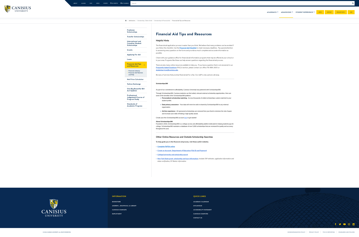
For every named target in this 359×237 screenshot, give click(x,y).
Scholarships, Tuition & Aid (144, 20)
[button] (271, 12)
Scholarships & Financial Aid (162, 20)
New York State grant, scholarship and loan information (177, 158)
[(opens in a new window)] (335, 224)
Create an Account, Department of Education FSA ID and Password (182, 150)
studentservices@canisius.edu (167, 70)
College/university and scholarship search (172, 154)
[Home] (18, 8)
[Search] (353, 3)
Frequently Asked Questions (166, 67)
